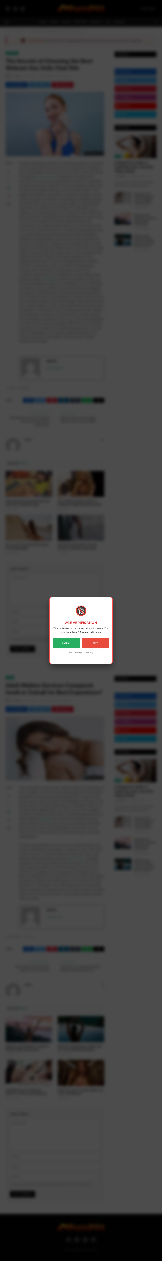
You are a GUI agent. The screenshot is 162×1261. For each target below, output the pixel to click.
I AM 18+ (66, 643)
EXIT (95, 643)
